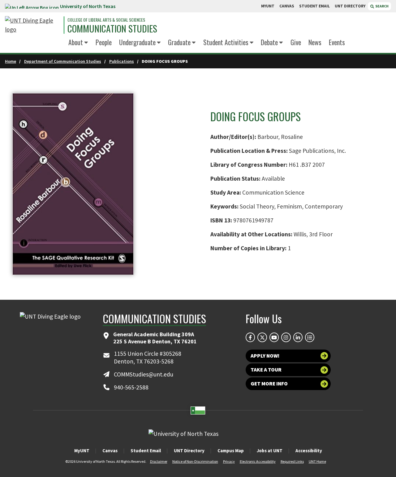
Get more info (269, 383)
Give (296, 42)
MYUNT (267, 6)
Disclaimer (158, 461)
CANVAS (286, 6)
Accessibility (308, 450)
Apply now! (265, 355)
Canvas (110, 450)
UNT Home (317, 461)
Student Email (146, 450)
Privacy (229, 461)
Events (337, 42)
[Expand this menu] (86, 43)
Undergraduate (137, 42)
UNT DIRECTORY (350, 6)
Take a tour (266, 369)
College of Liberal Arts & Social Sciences (106, 20)
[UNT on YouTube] (274, 337)
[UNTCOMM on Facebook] (250, 337)
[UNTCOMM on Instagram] (286, 337)
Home (10, 61)
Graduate (179, 42)
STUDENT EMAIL (314, 6)
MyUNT (81, 450)
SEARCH (382, 6)
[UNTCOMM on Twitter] (262, 337)
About (75, 42)
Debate (269, 42)
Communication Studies (112, 28)
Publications (121, 61)
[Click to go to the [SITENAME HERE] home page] (33, 25)
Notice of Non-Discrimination (195, 461)
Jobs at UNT (269, 450)
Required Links (292, 461)
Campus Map (230, 450)
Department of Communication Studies (62, 61)
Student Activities (225, 42)
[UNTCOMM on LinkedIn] (298, 337)
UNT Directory (189, 450)
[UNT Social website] (309, 337)
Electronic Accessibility (258, 461)
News (314, 42)
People (104, 42)
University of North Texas (87, 6)
